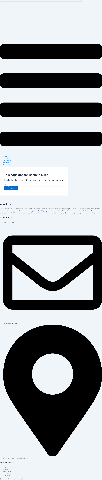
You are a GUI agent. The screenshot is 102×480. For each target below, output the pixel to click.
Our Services (7, 158)
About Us (6, 162)
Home (5, 156)
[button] (51, 95)
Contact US (6, 165)
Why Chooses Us (8, 160)
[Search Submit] (6, 188)
